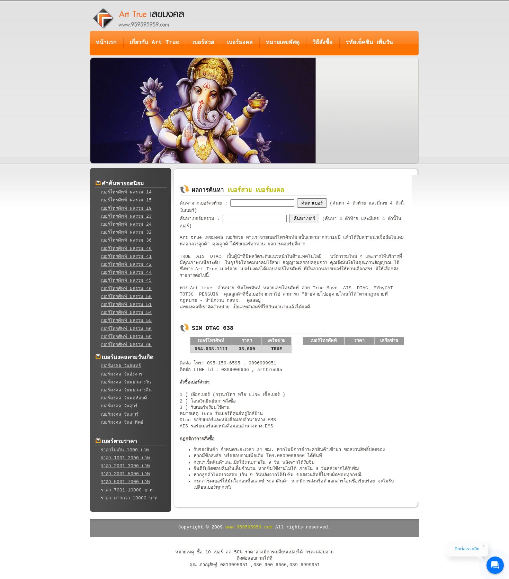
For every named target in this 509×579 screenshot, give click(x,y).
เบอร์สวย (203, 42)
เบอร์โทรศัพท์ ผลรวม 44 (126, 272)
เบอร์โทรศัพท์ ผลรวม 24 (126, 224)
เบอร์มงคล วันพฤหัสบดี (124, 398)
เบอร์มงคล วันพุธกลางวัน (126, 382)
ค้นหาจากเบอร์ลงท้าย (202, 203)
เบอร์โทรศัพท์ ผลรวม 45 (126, 280)
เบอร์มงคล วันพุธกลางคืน (126, 390)
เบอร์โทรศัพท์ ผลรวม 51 (126, 304)
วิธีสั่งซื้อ (323, 42)
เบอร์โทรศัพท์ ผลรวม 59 (126, 337)
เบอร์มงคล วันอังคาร (121, 374)
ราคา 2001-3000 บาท (125, 466)
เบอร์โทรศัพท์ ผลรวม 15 (126, 200)
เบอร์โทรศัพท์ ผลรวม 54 (126, 312)
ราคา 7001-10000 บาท (127, 490)
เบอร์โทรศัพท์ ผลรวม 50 (126, 296)
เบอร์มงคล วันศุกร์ (119, 406)
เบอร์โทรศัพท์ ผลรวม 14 (126, 192)
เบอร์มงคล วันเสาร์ (120, 414)
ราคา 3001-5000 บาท (125, 474)
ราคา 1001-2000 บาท (125, 458)
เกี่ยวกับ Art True (154, 42)
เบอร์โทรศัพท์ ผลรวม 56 (126, 329)
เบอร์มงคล (240, 42)
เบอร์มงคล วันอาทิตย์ (122, 422)
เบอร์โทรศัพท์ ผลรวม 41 (126, 256)
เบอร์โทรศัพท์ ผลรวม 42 (126, 264)
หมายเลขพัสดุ (283, 42)
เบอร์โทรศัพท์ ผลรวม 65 (126, 344)
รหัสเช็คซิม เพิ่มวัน (369, 42)
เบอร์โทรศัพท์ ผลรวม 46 (126, 288)
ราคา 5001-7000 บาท (125, 482)
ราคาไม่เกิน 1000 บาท (125, 450)
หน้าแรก (106, 42)
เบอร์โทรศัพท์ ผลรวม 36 (126, 240)
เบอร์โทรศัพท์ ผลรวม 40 (126, 248)
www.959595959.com (249, 527)
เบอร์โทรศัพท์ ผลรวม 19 (126, 208)
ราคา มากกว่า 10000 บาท (129, 498)
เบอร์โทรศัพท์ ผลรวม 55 (126, 320)
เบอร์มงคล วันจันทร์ (121, 366)
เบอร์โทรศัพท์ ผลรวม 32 (126, 232)
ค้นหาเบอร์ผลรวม (198, 218)
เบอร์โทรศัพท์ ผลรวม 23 (126, 216)
